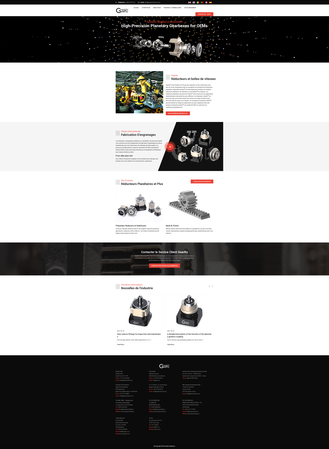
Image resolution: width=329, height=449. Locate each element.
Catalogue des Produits (202, 181)
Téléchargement (190, 7)
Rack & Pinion (172, 225)
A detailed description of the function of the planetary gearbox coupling (189, 335)
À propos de (146, 7)
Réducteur (157, 7)
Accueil (136, 7)
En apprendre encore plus (177, 113)
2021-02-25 (120, 331)
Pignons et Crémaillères (172, 7)
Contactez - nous (204, 14)
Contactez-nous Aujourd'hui (164, 266)
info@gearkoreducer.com (152, 2)
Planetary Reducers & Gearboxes (131, 225)
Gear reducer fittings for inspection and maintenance (139, 335)
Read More (120, 344)
